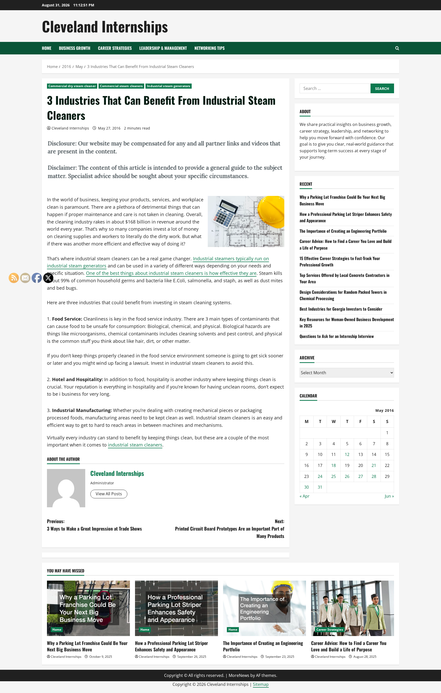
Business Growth (74, 48)
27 (360, 476)
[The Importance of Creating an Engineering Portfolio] (264, 608)
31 (320, 487)
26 (347, 476)
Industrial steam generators (168, 86)
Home (46, 48)
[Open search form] (397, 48)
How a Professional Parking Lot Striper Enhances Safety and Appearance (171, 646)
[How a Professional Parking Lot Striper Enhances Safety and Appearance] (176, 608)
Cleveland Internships (105, 26)
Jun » (389, 496)
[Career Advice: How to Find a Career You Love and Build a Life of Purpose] (352, 608)
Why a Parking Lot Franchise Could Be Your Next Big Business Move (87, 646)
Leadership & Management (163, 48)
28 (374, 476)
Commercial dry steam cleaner (72, 86)
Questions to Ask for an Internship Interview (337, 336)
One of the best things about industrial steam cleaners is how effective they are (171, 273)
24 (320, 476)
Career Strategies (115, 48)
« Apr (305, 496)
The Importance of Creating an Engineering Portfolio (343, 231)
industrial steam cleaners (135, 445)
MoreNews (239, 675)
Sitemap (261, 684)
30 (306, 487)
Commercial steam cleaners (121, 86)
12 (347, 454)
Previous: (94, 525)
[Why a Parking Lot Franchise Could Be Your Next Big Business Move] (88, 608)
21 (374, 465)
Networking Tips (209, 48)
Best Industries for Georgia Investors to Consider (341, 309)
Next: (229, 528)
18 (333, 465)
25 (333, 476)
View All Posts (109, 494)
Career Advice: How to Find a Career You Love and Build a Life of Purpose (348, 646)
